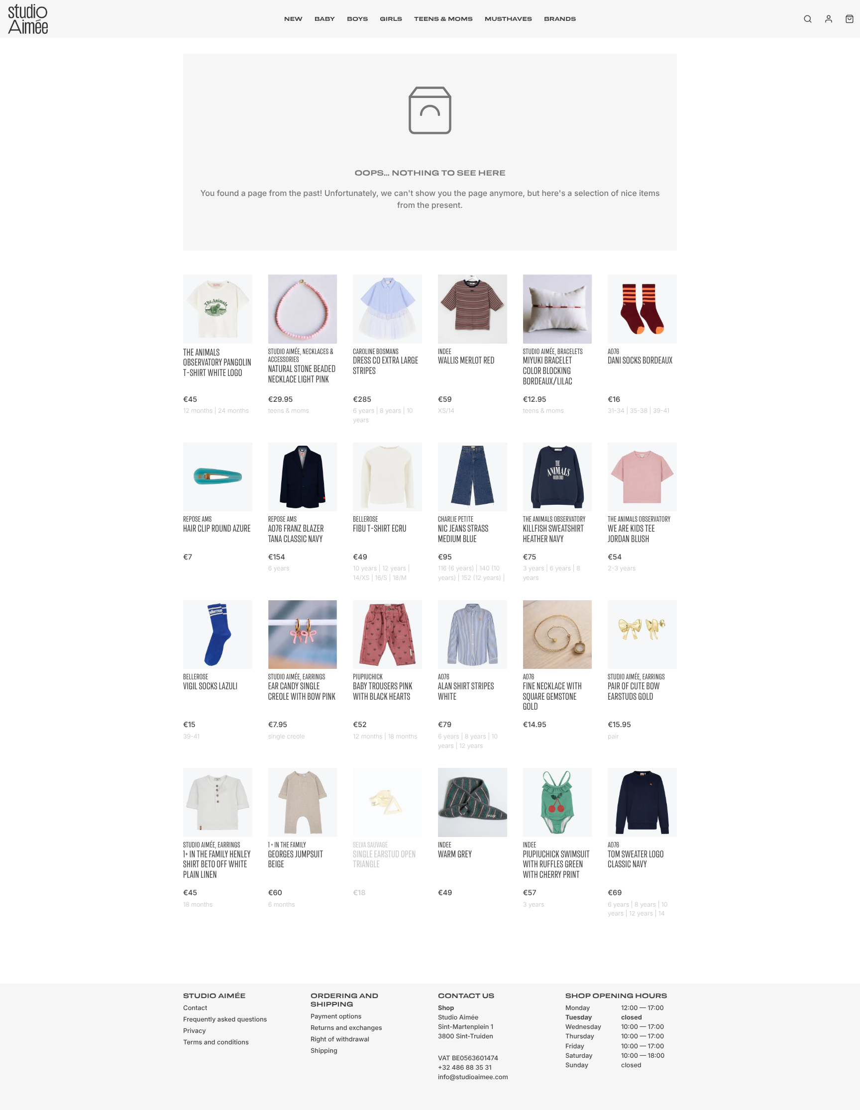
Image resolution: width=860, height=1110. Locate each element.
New (293, 18)
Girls (391, 18)
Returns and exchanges (346, 1028)
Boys (357, 18)
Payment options (336, 1016)
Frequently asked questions (225, 1019)
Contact (195, 1008)
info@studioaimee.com (473, 1077)
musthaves (508, 18)
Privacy (194, 1031)
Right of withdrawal (340, 1039)
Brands (560, 18)
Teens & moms (443, 18)
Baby (325, 18)
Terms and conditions (216, 1042)
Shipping (324, 1051)
